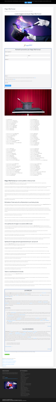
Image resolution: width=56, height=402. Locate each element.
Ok (25, 2)
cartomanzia (9, 320)
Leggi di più (29, 2)
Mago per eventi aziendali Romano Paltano (8, 362)
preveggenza (47, 320)
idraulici (19, 333)
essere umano (44, 292)
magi (40, 295)
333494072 (6, 377)
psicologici (24, 333)
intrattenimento (30, 331)
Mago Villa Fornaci (7, 351)
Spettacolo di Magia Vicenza (24, 395)
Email (29, 55)
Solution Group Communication (22, 400)
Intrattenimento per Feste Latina (25, 393)
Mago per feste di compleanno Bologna (26, 383)
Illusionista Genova (23, 382)
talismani (23, 314)
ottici (21, 333)
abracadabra (37, 318)
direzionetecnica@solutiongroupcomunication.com (11, 378)
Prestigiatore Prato (23, 381)
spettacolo (25, 331)
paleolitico (18, 303)
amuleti (20, 314)
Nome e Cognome (8, 51)
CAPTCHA (6, 82)
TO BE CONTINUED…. (8, 346)
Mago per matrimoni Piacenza (25, 377)
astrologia (44, 319)
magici (34, 332)
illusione (23, 334)
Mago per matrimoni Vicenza (24, 388)
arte (11, 331)
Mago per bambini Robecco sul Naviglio (8, 364)
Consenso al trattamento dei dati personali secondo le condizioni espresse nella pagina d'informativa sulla (21, 77)
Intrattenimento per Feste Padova (25, 390)
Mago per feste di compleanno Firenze (26, 384)
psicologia (34, 338)
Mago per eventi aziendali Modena (25, 394)
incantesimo (19, 318)
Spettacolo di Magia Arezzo (24, 389)
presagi (41, 320)
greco (17, 295)
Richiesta (7, 59)
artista (36, 331)
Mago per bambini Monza (24, 387)
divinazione (18, 319)
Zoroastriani (7, 296)
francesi (31, 303)
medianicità (10, 321)
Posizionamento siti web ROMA (14, 400)
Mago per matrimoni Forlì (24, 378)
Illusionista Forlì (23, 376)
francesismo (17, 332)
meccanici (10, 333)
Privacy (6, 75)
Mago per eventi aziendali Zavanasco (7, 359)
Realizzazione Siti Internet (5, 400)
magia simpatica (13, 312)
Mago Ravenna (23, 372)
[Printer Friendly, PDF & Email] (7, 354)
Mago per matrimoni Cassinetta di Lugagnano (9, 361)
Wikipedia (49, 326)
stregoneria (7, 303)
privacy (35, 77)
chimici (16, 333)
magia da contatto (10, 315)
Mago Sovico (4, 365)
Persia (11, 296)
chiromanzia (13, 320)
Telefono (7, 55)
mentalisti (29, 337)
